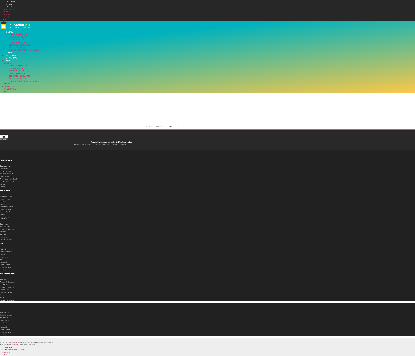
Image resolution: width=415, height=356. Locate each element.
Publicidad (8, 4)
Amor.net (3, 232)
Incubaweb (4, 204)
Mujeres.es (4, 237)
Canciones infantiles (19, 40)
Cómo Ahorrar (5, 265)
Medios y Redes (125, 142)
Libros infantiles (17, 42)
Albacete (3, 279)
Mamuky (3, 234)
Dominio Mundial (6, 252)
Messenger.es (5, 199)
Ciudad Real (4, 290)
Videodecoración (6, 176)
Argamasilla (4, 284)
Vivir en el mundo (6, 239)
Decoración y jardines (7, 181)
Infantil (9, 32)
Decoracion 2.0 (5, 166)
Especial (9, 60)
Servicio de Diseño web (101, 145)
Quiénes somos (10, 1)
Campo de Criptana (7, 287)
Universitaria (11, 58)
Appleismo (3, 201)
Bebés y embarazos (7, 229)
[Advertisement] (207, 109)
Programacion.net (6, 196)
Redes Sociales (5, 209)
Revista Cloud (5, 212)
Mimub (2, 184)
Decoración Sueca (6, 171)
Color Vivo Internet (14, 342)
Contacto (8, 6)
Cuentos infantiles (18, 34)
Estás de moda (5, 226)
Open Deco (4, 168)
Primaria (9, 53)
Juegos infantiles (17, 37)
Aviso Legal (8, 347)
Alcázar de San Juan (7, 282)
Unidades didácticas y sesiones (24, 50)
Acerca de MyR (126, 145)
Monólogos (4, 259)
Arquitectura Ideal (6, 174)
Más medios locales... (7, 300)
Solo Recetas (4, 224)
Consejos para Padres (19, 45)
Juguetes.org (4, 257)
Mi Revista (3, 270)
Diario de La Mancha (7, 295)
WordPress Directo (6, 207)
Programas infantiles (19, 47)
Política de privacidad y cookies (15, 349)
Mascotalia (4, 262)
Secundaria (11, 55)
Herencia (3, 297)
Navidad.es (4, 254)
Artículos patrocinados (82, 145)
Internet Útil (4, 214)
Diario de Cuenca (6, 292)
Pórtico (2, 187)
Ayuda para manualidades (9, 179)
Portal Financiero (6, 267)
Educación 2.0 (5, 249)
